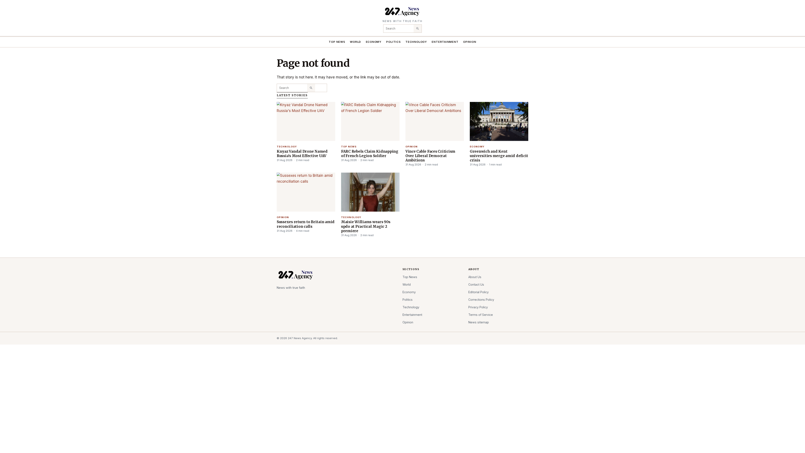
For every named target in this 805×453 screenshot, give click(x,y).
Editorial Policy (478, 292)
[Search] (418, 29)
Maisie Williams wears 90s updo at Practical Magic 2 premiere (365, 226)
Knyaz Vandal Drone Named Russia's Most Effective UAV (302, 153)
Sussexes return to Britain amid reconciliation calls (306, 224)
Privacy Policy (478, 307)
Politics (393, 41)
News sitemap (478, 322)
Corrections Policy (481, 299)
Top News (337, 41)
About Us (474, 277)
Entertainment (445, 41)
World (355, 41)
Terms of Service (480, 314)
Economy (374, 41)
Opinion (469, 41)
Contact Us (476, 284)
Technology (416, 41)
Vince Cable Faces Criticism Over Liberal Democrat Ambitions (430, 156)
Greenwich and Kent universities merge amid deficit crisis (499, 156)
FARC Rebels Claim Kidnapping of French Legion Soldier (369, 153)
